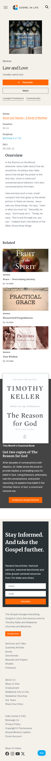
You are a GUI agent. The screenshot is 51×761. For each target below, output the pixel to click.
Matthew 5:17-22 (12, 138)
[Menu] (6, 7)
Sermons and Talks (15, 643)
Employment (12, 688)
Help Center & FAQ (15, 716)
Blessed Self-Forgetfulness (18, 318)
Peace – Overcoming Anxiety (19, 279)
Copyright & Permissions (18, 728)
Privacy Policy (13, 724)
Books (8, 651)
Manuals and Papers (16, 659)
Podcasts (10, 668)
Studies (9, 663)
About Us (10, 680)
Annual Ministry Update (17, 732)
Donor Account (13, 736)
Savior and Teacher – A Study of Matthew (25, 118)
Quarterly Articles (14, 647)
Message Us (12, 720)
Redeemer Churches (16, 696)
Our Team (10, 700)
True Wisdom (10, 356)
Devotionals (11, 655)
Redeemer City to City (17, 692)
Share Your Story (14, 704)
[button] (33, 98)
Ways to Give (12, 684)
